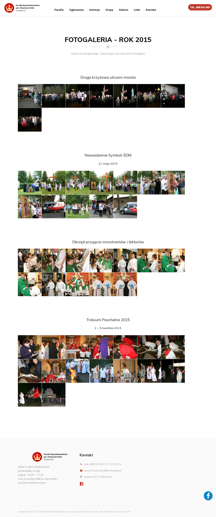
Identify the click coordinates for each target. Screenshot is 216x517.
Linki (137, 10)
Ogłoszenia (76, 10)
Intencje (94, 10)
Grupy (109, 10)
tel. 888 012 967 (200, 7)
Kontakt (151, 10)
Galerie (123, 10)
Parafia (59, 10)
